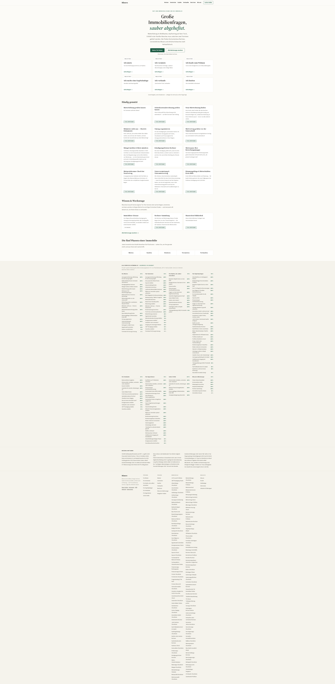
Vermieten (173, 2)
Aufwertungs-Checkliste (175, 496)
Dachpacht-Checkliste (177, 531)
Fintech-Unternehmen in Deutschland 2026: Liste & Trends (167, 458)
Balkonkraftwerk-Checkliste (176, 503)
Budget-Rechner (176, 528)
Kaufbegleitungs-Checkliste (176, 633)
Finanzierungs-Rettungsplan (175, 568)
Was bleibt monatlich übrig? (191, 649)
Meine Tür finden (157, 50)
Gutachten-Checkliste (177, 601)
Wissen (199, 2)
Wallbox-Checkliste (191, 641)
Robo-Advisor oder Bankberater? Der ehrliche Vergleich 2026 (166, 454)
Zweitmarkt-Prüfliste (191, 677)
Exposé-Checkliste (176, 555)
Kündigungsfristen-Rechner (177, 656)
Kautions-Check (176, 646)
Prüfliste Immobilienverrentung (191, 546)
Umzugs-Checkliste (191, 606)
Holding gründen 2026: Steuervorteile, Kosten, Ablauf (135, 460)
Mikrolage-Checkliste (191, 505)
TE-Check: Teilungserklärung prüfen (190, 601)
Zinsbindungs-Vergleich (189, 670)
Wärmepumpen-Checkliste (190, 645)
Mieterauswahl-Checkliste (176, 678)
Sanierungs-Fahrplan (191, 575)
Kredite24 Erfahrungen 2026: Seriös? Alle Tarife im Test (198, 454)
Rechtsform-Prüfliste (191, 555)
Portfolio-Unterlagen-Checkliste (191, 542)
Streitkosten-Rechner (191, 594)
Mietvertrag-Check (191, 500)
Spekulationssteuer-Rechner (191, 586)
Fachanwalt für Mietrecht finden (176, 559)
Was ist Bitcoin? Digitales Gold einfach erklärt (195, 460)
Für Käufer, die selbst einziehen (175, 274)
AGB (136, 487)
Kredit (202, 481)
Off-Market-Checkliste (191, 533)
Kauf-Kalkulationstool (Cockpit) (177, 628)
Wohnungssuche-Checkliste (190, 666)
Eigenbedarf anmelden (177, 543)
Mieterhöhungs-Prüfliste (190, 484)
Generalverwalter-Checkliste (176, 588)
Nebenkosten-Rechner (192, 521)
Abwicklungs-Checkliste (175, 484)
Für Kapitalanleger (197, 274)
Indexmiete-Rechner (177, 620)
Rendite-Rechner (190, 558)
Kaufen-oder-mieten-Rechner (177, 637)
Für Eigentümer (150, 377)
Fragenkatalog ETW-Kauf (177, 580)
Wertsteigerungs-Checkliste (190, 658)
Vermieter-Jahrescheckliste (190, 623)
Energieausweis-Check (177, 545)
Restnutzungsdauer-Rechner (191, 566)
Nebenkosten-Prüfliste (189, 518)
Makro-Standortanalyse (176, 661)
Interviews (203, 486)
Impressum (131, 487)
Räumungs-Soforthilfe (191, 550)
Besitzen (193, 2)
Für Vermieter (149, 274)
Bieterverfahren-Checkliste (176, 520)
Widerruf (124, 489)
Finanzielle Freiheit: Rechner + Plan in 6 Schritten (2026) (135, 456)
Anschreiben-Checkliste (175, 489)
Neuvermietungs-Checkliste (190, 525)
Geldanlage (203, 483)
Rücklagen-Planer (190, 572)
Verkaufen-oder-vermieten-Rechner (191, 619)
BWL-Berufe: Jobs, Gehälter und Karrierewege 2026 (197, 462)
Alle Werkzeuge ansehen (175, 50)
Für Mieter (125, 274)
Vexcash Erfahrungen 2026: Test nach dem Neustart (165, 466)
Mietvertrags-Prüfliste (191, 502)
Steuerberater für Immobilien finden (190, 590)
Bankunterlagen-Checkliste (176, 508)
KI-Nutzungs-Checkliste (175, 652)
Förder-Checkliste (176, 574)
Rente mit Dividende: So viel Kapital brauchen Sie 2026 (135, 458)
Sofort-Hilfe (208, 2)
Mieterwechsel (189, 487)
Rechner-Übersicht (191, 552)
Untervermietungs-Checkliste (191, 614)
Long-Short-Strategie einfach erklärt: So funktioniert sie (166, 462)
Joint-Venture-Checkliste (175, 623)
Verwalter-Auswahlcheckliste (190, 637)
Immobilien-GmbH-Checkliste (176, 616)
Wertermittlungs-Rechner (190, 654)
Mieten (166, 2)
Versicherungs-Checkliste (190, 628)
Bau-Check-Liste (176, 512)
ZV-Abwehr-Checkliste (191, 674)
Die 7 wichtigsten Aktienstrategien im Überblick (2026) (166, 464)
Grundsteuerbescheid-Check (177, 597)
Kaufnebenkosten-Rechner (176, 642)
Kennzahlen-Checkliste (177, 648)
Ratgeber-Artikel (161, 493)
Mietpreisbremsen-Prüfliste (191, 491)
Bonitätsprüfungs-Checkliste (176, 525)
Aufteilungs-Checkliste (177, 492)
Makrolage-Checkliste (177, 665)
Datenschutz (130, 489)
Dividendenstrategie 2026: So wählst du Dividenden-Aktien (136, 462)
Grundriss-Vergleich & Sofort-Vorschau (177, 592)
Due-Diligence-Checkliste (175, 539)
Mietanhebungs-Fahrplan (176, 671)
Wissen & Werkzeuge (198, 377)
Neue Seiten (125, 487)
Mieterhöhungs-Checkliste (190, 479)
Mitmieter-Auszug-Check (190, 509)
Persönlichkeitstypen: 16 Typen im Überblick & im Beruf (198, 458)
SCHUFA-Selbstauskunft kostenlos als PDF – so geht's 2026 (136, 454)
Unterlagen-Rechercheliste (190, 609)
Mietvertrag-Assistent (191, 497)
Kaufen (180, 2)
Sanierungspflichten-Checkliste (191, 578)
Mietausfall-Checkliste (177, 674)
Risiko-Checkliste (190, 569)
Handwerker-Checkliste (175, 607)
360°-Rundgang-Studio (177, 481)
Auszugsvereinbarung (177, 500)
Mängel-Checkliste (176, 667)
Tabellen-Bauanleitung (191, 596)
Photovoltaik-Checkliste (189, 537)
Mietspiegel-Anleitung (191, 495)
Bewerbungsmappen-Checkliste (177, 515)
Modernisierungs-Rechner (190, 513)
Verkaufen (186, 2)
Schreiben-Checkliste (191, 582)
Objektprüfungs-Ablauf (190, 530)
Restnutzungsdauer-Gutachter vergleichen (191, 561)
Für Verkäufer (126, 377)
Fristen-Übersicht (176, 584)
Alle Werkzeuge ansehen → (130, 233)
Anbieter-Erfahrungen (206, 488)
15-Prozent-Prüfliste (177, 478)
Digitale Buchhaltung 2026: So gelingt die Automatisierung (167, 460)
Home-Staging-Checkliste (175, 611)
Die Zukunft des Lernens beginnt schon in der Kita (197, 467)
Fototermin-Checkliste (177, 577)
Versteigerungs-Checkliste (190, 633)
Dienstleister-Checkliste (175, 534)
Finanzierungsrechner (177, 572)
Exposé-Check (175, 552)
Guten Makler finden (177, 603)
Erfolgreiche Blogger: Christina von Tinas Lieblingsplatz (198, 465)
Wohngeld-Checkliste (191, 662)
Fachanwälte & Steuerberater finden (177, 563)
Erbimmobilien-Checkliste (175, 549)
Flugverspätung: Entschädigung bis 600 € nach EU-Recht (198, 456)
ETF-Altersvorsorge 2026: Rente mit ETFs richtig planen (135, 465)
